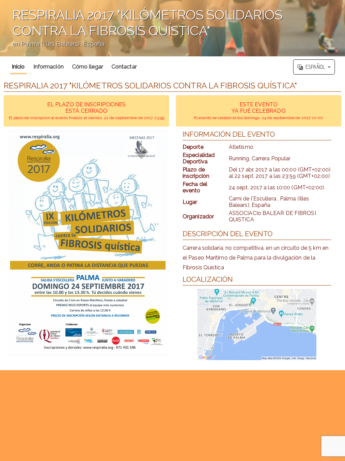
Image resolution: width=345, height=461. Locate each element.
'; (141, 31)
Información (48, 66)
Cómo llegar (87, 66)
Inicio (18, 66)
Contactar (124, 66)
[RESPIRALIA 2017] (88, 243)
